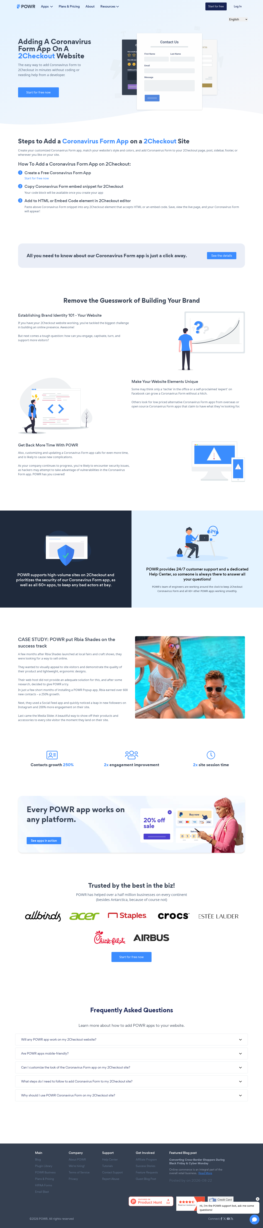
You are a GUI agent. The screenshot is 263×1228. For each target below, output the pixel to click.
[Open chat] (254, 1219)
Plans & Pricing (69, 6)
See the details (221, 255)
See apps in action (44, 840)
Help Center (160, 574)
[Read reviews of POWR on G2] (190, 1203)
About (90, 6)
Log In (238, 6)
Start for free (216, 6)
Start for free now (38, 92)
